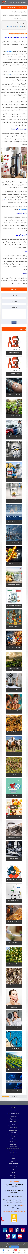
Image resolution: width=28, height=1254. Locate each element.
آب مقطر (13, 1169)
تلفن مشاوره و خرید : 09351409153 (18, 2)
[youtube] (20, 1236)
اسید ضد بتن (13, 1167)
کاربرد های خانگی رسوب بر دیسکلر (16, 8)
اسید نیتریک (13, 1144)
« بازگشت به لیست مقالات (20, 12)
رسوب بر (4, 200)
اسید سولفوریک (13, 1139)
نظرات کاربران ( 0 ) (18, 19)
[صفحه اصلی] (4, 3)
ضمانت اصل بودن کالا (13, 1113)
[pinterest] (11, 1230)
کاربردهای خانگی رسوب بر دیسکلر (15, 26)
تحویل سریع (13, 1111)
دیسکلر (9, 74)
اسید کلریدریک (13, 1141)
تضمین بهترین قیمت (13, 1119)
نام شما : (15, 295)
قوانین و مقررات (13, 1130)
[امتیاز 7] (6, 1096)
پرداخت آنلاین (13, 1116)
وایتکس (13, 1178)
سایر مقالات (22, 329)
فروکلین (13, 1172)
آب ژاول (13, 1161)
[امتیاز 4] (4, 1096)
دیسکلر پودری (8, 51)
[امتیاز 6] (5, 1096)
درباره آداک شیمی (13, 1127)
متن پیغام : (14, 307)
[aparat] (8, 1236)
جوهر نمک (13, 1136)
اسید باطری (13, 1175)
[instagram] (23, 1230)
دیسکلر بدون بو (23, 209)
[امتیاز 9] (8, 1096)
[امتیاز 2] (2, 1096)
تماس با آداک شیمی (13, 1125)
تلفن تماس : (14, 301)
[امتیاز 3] (3, 1096)
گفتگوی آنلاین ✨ (14, 1247)
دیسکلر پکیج (13, 1153)
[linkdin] (5, 1230)
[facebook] (17, 1230)
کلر (13, 1155)
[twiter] (14, 1236)
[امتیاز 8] (7, 1096)
